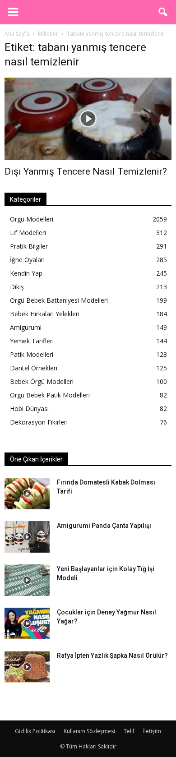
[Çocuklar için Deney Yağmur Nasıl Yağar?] (27, 623)
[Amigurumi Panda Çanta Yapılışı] (27, 537)
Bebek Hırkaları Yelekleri (44, 313)
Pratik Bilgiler (29, 246)
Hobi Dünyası (29, 408)
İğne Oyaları (27, 259)
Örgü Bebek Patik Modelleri (50, 395)
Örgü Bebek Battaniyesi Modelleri (59, 300)
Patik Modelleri (31, 354)
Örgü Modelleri (31, 219)
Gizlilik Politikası (35, 731)
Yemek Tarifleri (32, 341)
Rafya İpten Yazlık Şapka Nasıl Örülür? (112, 655)
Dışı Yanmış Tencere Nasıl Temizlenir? (86, 171)
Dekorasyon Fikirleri (39, 422)
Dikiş (17, 286)
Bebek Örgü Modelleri (42, 381)
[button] (163, 12)
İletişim (152, 731)
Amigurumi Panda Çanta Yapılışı (104, 525)
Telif (129, 731)
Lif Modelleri (28, 232)
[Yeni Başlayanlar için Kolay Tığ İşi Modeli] (27, 580)
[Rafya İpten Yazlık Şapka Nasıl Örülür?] (27, 667)
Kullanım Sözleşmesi (89, 731)
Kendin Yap (26, 273)
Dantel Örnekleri (33, 368)
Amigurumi (26, 327)
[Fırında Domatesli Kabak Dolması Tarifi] (27, 493)
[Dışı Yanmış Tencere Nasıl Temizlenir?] (88, 119)
